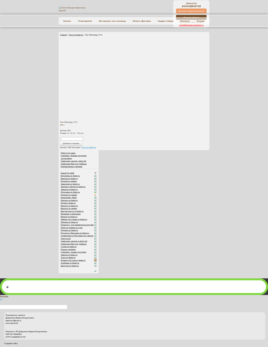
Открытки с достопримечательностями (77, 224)
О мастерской (85, 20)
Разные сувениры (68, 249)
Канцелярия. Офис (69, 197)
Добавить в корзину (71, 143)
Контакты (185, 20)
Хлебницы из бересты (70, 263)
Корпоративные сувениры (71, 166)
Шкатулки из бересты (70, 265)
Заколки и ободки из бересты (73, 186)
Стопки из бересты (68, 246)
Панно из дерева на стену (72, 227)
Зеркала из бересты (69, 189)
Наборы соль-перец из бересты (74, 219)
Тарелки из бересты (69, 254)
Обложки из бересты (69, 222)
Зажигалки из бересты (70, 184)
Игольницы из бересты (70, 192)
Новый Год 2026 (67, 173)
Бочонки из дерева (69, 181)
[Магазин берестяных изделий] (76, 9)
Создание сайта (11, 343)
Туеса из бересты (76, 34)
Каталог (67, 20)
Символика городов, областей (73, 161)
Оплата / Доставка (142, 20)
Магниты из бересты (69, 205)
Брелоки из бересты (69, 178)
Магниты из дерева (69, 208)
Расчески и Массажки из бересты (75, 233)
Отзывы (201, 20)
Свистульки (66, 238)
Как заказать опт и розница (112, 20)
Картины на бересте (69, 200)
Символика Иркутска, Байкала (74, 163)
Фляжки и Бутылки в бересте (73, 260)
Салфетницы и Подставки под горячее (77, 235)
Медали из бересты (69, 216)
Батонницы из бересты (70, 175)
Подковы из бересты (69, 230)
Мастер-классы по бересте (72, 211)
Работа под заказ (68, 153)
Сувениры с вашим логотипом (73, 252)
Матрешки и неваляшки (71, 214)
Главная (63, 34)
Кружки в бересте (68, 203)
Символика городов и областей (74, 241)
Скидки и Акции (165, 20)
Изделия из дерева (69, 194)
